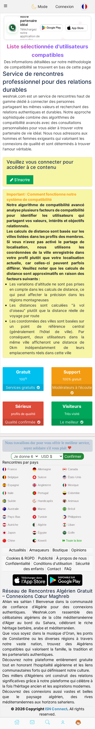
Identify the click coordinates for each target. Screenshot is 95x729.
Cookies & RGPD (20, 558)
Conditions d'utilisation (53, 563)
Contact (54, 568)
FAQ (68, 568)
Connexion (64, 6)
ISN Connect (56, 709)
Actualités (17, 550)
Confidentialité (17, 563)
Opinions (78, 550)
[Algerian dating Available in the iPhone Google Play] (65, 577)
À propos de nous (71, 558)
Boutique (60, 550)
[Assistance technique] (78, 722)
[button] (5, 6)
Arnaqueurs (39, 550)
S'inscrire (21, 179)
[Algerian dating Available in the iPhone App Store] (30, 577)
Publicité (45, 558)
